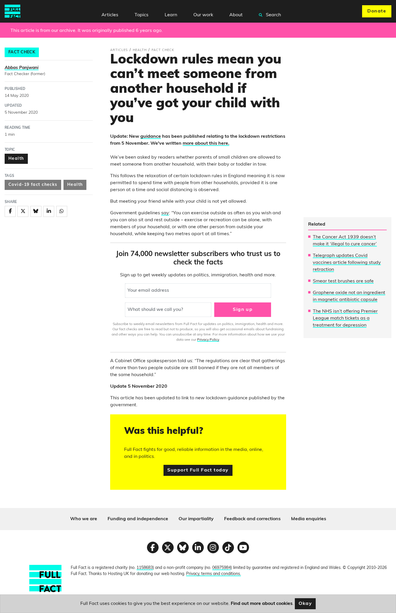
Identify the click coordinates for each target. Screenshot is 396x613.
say (165, 213)
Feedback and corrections (252, 519)
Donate (376, 11)
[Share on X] (22, 211)
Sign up (243, 309)
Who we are (83, 519)
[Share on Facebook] (10, 211)
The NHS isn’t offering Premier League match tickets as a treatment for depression (345, 318)
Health (16, 159)
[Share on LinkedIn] (48, 211)
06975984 (221, 568)
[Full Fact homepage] (12, 11)
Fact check (21, 52)
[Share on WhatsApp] (61, 211)
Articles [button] (109, 15)
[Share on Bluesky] (35, 211)
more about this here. (206, 143)
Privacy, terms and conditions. (213, 574)
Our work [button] (203, 15)
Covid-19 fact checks (32, 185)
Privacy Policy (208, 340)
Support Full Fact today (197, 470)
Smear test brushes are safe (343, 281)
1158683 (145, 568)
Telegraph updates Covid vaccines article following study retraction (347, 262)
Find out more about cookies (262, 603)
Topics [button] (141, 15)
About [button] (236, 15)
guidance (150, 136)
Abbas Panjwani (22, 68)
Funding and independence (138, 519)
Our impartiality (196, 519)
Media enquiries (308, 519)
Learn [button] (171, 15)
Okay (305, 603)
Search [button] (273, 15)
